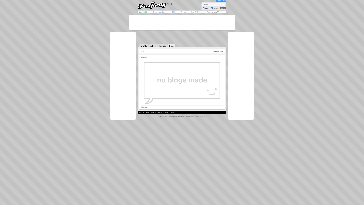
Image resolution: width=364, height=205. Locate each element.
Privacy (172, 112)
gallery (153, 46)
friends (162, 46)
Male (174, 12)
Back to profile (218, 51)
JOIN (224, 1)
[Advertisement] (182, 22)
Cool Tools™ (195, 12)
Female (183, 12)
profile (144, 46)
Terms (159, 112)
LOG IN (219, 1)
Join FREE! (143, 12)
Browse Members (159, 12)
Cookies (165, 112)
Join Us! (141, 112)
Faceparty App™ (213, 12)
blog (171, 46)
